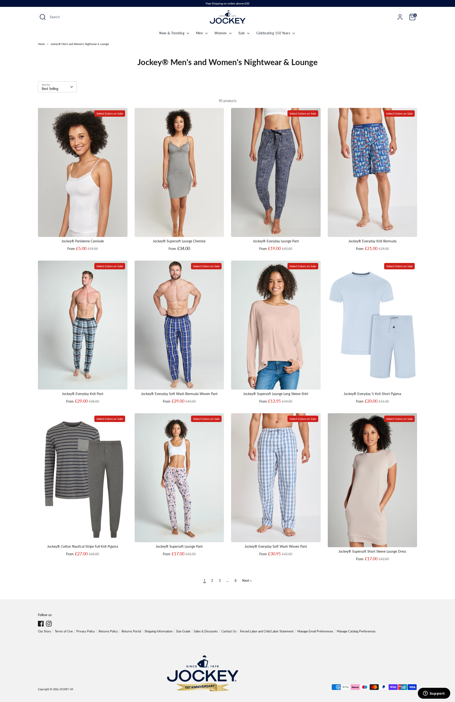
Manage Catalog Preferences (356, 631)
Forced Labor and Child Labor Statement (267, 631)
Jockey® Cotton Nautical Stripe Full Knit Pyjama (82, 546)
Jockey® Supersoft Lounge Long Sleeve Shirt (275, 394)
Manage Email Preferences (315, 631)
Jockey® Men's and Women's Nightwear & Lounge (79, 44)
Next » (247, 580)
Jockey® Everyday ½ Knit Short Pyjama (372, 394)
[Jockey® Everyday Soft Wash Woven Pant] (276, 477)
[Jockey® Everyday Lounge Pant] (276, 172)
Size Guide (183, 631)
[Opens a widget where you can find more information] (434, 694)
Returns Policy (108, 631)
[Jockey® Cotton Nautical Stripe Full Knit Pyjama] (82, 477)
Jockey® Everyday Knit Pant (82, 394)
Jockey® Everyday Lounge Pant (276, 241)
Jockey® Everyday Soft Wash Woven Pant (276, 546)
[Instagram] (49, 623)
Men (200, 33)
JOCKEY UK (66, 689)
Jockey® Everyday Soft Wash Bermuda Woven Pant (179, 394)
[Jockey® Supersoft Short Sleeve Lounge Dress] (372, 480)
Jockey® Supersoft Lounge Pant (179, 546)
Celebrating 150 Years (273, 33)
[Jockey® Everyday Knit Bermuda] (372, 172)
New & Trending (172, 33)
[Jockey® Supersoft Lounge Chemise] (179, 172)
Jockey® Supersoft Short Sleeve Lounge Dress (372, 551)
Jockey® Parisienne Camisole (82, 241)
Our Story (44, 631)
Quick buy (82, 229)
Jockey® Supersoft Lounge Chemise (179, 241)
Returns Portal (131, 631)
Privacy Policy (85, 631)
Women (221, 33)
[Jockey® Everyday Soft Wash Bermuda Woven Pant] (179, 325)
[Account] (400, 17)
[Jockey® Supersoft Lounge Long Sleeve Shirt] (276, 325)
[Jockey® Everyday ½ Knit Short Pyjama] (372, 325)
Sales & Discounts (206, 631)
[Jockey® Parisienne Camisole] (82, 172)
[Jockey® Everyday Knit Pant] (82, 325)
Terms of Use (64, 631)
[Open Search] (42, 17)
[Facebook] (41, 623)
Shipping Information (159, 631)
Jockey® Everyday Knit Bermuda (372, 241)
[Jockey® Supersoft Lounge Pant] (179, 477)
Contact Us (229, 631)
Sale (242, 33)
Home (41, 44)
